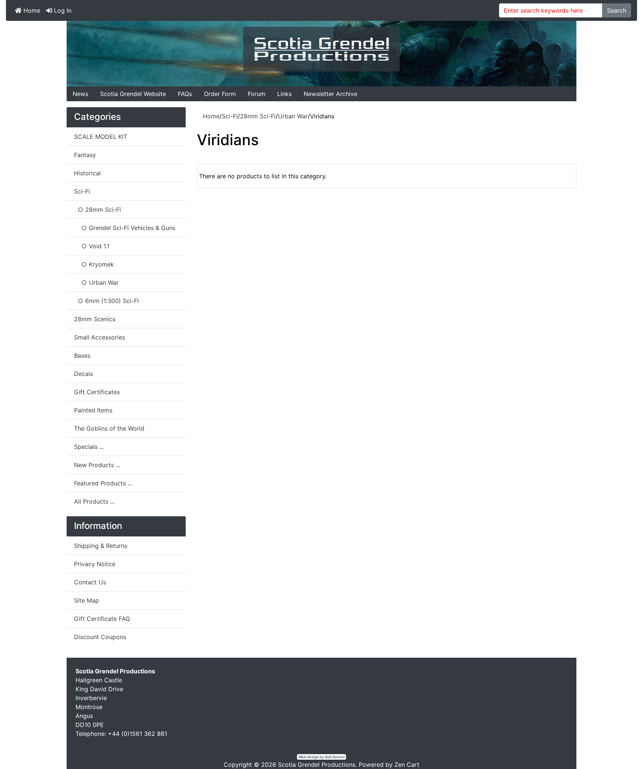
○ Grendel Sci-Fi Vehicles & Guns (124, 228)
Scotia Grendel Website (133, 94)
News (80, 94)
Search (616, 10)
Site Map (86, 600)
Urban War (293, 116)
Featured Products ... (103, 483)
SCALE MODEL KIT (100, 136)
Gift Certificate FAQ (102, 618)
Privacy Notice (94, 564)
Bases (82, 355)
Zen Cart (406, 764)
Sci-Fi (230, 116)
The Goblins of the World (109, 428)
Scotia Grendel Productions (316, 764)
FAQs (185, 94)
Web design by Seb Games (321, 757)
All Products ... (94, 501)
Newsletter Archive (330, 94)
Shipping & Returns (100, 545)
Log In (61, 10)
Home (31, 10)
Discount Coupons (100, 637)
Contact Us (90, 582)
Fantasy (85, 155)
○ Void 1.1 (91, 246)
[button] (620, 747)
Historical (87, 173)
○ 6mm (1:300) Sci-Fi (106, 300)
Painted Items (93, 410)
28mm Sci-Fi (258, 116)
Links (284, 94)
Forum (256, 94)
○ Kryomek (94, 264)
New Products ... (97, 465)
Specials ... (89, 446)
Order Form (220, 94)
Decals (83, 373)
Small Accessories (99, 337)
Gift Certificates (97, 392)
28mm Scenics (94, 319)
